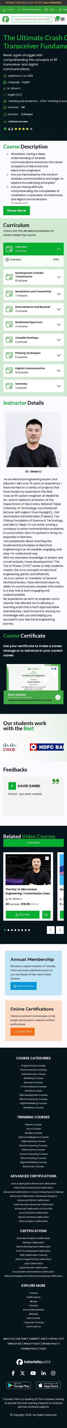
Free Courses (33, 1318)
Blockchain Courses (33, 1166)
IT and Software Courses (33, 1086)
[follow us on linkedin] (43, 1373)
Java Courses (33, 1128)
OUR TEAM (21, 1338)
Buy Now (24, 914)
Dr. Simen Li (13, 88)
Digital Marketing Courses (33, 1103)
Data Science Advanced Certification (33, 1187)
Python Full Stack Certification (33, 1217)
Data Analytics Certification (33, 1221)
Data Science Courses (33, 1149)
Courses (33, 1293)
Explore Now (24, 1031)
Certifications (33, 1297)
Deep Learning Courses (33, 1141)
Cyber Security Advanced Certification (33, 1204)
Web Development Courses (33, 1095)
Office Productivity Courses (33, 1099)
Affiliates (33, 1314)
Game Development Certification (33, 1246)
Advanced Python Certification (33, 1200)
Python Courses (33, 1124)
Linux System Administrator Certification (33, 1271)
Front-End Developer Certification (33, 1250)
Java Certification (33, 1263)
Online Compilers (30, 9)
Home (9, 9)
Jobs (50, 9)
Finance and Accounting (33, 1069)
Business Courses (33, 1082)
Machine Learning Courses (33, 1145)
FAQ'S (43, 1348)
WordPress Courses (33, 1107)
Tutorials (33, 1305)
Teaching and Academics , (23, 101)
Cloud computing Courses (33, 1154)
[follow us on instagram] (53, 1373)
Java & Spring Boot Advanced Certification (33, 1183)
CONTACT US (55, 1338)
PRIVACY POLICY (32, 1343)
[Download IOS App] (48, 1385)
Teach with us (33, 1326)
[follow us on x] (22, 1373)
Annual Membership (33, 1309)
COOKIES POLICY (29, 1348)
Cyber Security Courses (33, 1074)
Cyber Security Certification (33, 1267)
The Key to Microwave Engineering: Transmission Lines (27, 891)
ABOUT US (8, 1338)
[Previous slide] (51, 930)
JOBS (43, 1338)
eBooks (33, 1301)
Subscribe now (25, 986)
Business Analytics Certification (33, 1238)
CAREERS (33, 1338)
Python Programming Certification (33, 1259)
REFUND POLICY (50, 1343)
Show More (16, 210)
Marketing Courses (33, 1078)
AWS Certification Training (33, 1255)
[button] (5, 930)
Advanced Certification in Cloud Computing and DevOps (33, 1191)
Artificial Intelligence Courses (33, 1137)
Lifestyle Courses (33, 1090)
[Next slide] (60, 930)
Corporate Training (33, 1322)
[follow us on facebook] (13, 1373)
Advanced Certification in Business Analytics (33, 1196)
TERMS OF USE (14, 1343)
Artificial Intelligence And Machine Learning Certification (33, 1276)
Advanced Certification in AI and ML (33, 1208)
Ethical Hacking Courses (33, 1158)
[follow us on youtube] (33, 1373)
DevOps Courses (33, 1133)
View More (33, 842)
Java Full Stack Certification (33, 1212)
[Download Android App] (18, 1385)
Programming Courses (33, 1065)
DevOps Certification (33, 1242)
